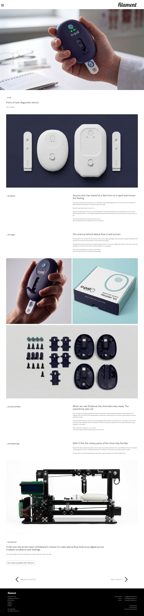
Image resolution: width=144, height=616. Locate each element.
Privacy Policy (133, 607)
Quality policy (133, 605)
